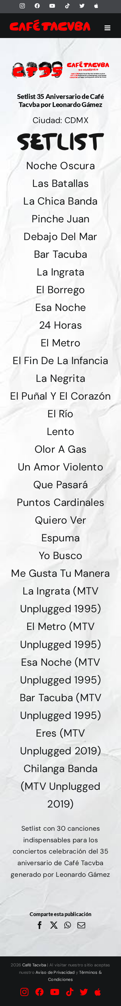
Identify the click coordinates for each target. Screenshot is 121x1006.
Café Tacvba (34, 965)
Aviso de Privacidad (55, 972)
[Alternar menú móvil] (108, 27)
